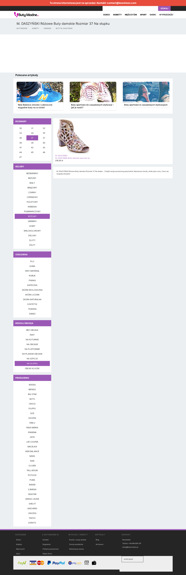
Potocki (32, 475)
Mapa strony (47, 554)
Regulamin (47, 544)
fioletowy (32, 202)
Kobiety (19, 544)
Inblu (32, 423)
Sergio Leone (32, 499)
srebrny (32, 221)
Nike (32, 461)
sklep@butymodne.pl (130, 547)
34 (32, 133)
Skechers (32, 508)
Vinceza (32, 513)
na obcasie (32, 344)
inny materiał (32, 271)
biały (32, 183)
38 (20, 143)
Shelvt (32, 504)
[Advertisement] (81, 53)
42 (32, 147)
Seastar (32, 494)
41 (20, 147)
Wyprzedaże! (166, 14)
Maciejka (32, 446)
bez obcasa (32, 330)
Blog (97, 540)
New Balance (32, 451)
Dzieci (18, 540)
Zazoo (32, 518)
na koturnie (32, 339)
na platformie (32, 349)
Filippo (32, 408)
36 (20, 138)
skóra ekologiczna (32, 290)
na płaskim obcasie (32, 354)
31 (32, 128)
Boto (32, 399)
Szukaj (164, 8)
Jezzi (32, 437)
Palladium (32, 470)
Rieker (32, 484)
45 (32, 152)
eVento (32, 523)
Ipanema (32, 432)
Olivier (32, 465)
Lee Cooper (32, 442)
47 (20, 157)
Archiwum (99, 544)
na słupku (32, 363)
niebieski (32, 206)
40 (44, 143)
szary (32, 226)
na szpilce (32, 358)
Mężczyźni (20, 549)
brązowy (32, 187)
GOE (32, 413)
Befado (32, 389)
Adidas (32, 385)
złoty (32, 240)
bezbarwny (32, 173)
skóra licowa (32, 294)
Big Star (32, 394)
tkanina (32, 309)
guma (32, 266)
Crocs (32, 404)
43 (44, 147)
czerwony (32, 197)
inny (32, 335)
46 (44, 152)
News (32, 456)
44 (20, 152)
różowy (32, 216)
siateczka (32, 285)
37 (32, 138)
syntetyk (32, 304)
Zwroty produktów (76, 544)
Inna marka (32, 427)
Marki (153, 14)
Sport (18, 554)
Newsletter (126, 540)
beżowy (32, 178)
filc (32, 261)
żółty (32, 245)
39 (32, 143)
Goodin (32, 418)
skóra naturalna (32, 299)
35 (44, 133)
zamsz (32, 314)
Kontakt (46, 540)
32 (44, 128)
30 (20, 128)
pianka (32, 280)
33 (20, 133)
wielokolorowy (32, 231)
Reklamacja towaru (76, 549)
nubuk (32, 275)
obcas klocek (32, 368)
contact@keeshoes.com (121, 2)
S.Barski (32, 489)
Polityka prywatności (51, 549)
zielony (32, 235)
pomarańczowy (32, 211)
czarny (32, 192)
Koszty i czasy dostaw (77, 540)
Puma (32, 480)
